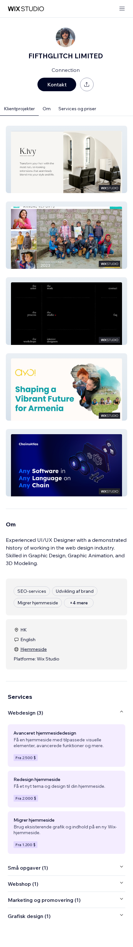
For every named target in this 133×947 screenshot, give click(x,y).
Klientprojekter (19, 109)
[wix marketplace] (26, 9)
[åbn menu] (122, 9)
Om (47, 109)
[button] (66, 159)
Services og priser (77, 109)
